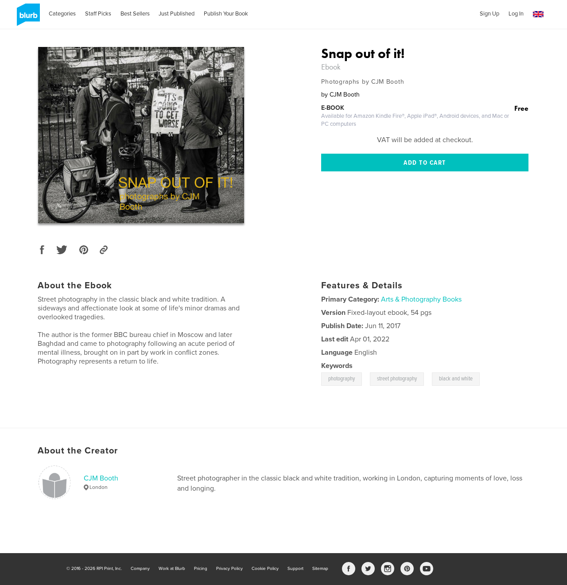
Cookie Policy (265, 568)
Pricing (200, 568)
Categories (62, 13)
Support (295, 568)
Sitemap (320, 568)
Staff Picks (98, 13)
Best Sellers (135, 13)
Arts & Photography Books (421, 299)
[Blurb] (26, 18)
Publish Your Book (226, 13)
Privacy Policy (229, 568)
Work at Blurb (172, 568)
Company (140, 568)
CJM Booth (101, 478)
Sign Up (489, 13)
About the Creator (78, 451)
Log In (516, 13)
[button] (538, 14)
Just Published (176, 13)
